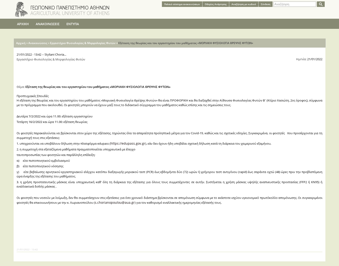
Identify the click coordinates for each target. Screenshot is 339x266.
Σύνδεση (265, 4)
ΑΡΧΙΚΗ (23, 24)
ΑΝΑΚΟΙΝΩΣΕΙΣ (47, 24)
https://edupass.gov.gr (127, 143)
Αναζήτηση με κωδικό (244, 4)
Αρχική (21, 43)
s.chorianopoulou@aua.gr (115, 202)
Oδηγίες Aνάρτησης (216, 4)
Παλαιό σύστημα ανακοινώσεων (182, 4)
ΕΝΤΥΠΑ (72, 24)
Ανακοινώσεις (37, 43)
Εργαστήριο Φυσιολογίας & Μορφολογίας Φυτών (83, 43)
